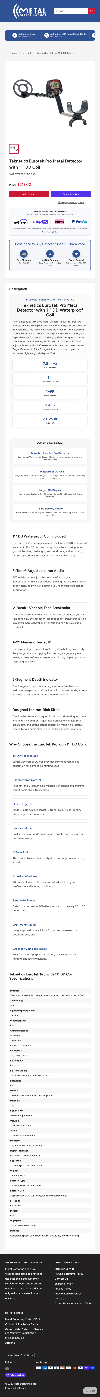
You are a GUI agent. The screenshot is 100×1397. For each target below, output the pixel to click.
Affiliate (10, 1342)
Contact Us (61, 1278)
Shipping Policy (64, 1283)
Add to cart (29, 194)
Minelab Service (14, 1337)
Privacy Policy (63, 1288)
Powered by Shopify (16, 1388)
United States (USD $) (18, 1355)
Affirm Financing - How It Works (74, 1303)
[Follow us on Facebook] (7, 1368)
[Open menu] (6, 11)
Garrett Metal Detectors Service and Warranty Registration (24, 1331)
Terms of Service (64, 1268)
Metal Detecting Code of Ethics (24, 1319)
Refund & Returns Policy (69, 1273)
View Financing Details (50, 232)
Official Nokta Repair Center (22, 1324)
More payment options (71, 202)
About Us (60, 1298)
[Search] (91, 11)
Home (13, 53)
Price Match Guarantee (68, 1293)
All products (25, 53)
